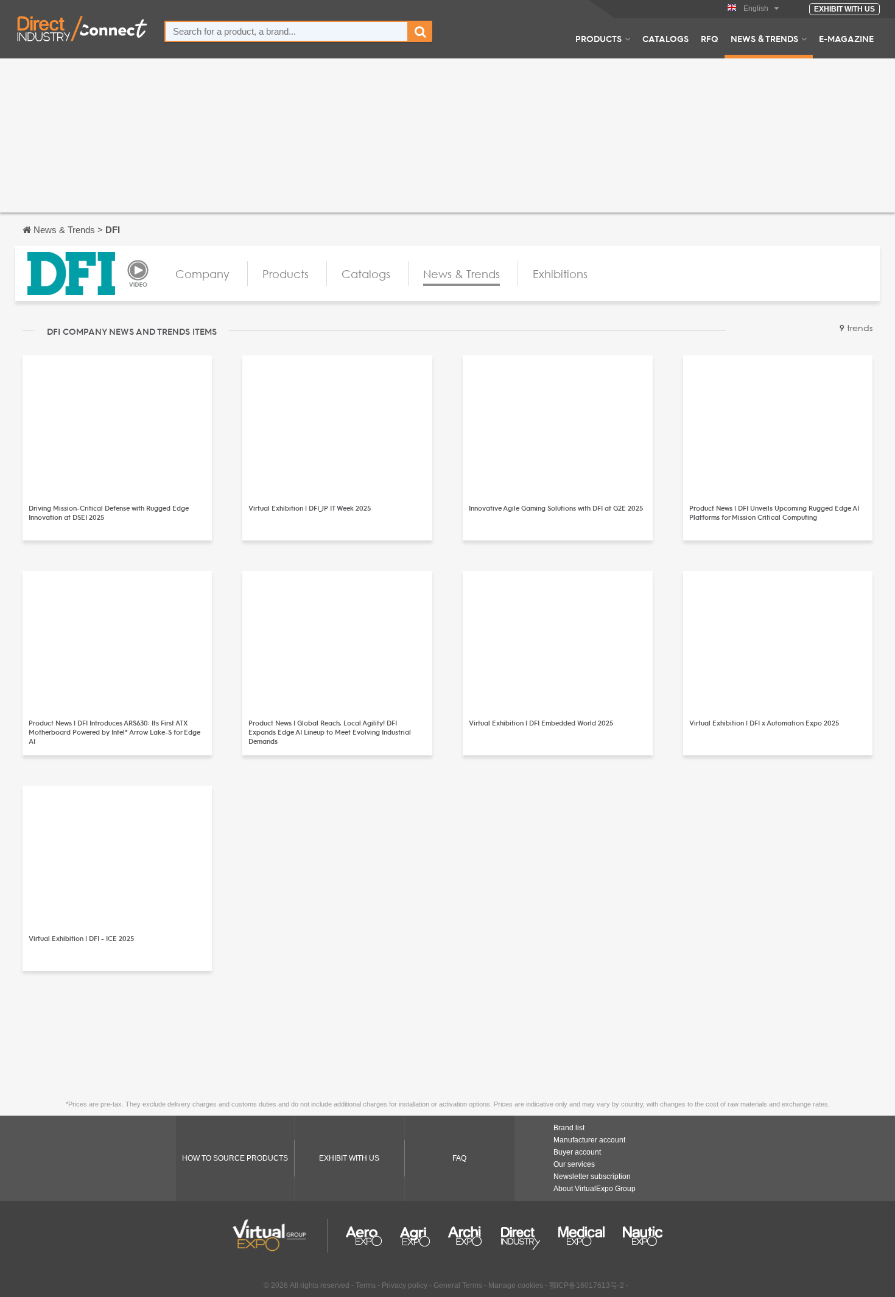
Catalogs (665, 38)
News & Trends (764, 38)
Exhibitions (560, 274)
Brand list (568, 1128)
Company (202, 274)
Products (598, 38)
